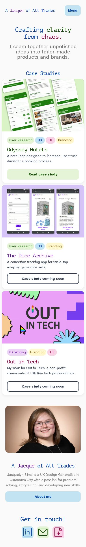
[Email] (43, 532)
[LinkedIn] (28, 532)
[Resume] (58, 532)
